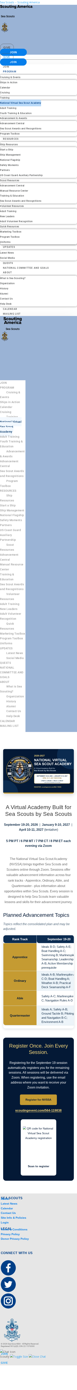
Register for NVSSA (38, 1099)
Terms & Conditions (14, 1229)
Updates (9, 247)
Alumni (4, 293)
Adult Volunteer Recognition (16, 221)
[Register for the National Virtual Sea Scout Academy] (38, 771)
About (7, 272)
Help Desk (6, 303)
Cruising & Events (10, 77)
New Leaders (7, 216)
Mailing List (12, 313)
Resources (11, 139)
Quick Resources (9, 226)
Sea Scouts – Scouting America (20, 2)
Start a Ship (6, 149)
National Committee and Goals (26, 268)
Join (13, 52)
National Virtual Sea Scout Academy (20, 103)
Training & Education (12, 195)
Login (5, 1222)
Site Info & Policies (13, 1217)
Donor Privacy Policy (15, 1238)
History (4, 288)
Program (9, 71)
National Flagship (10, 160)
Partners (5, 170)
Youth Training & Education (16, 113)
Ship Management (10, 154)
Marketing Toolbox (11, 231)
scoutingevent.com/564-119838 (38, 1110)
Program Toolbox (10, 133)
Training (4, 97)
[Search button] (68, 37)
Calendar (5, 87)
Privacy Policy (10, 1234)
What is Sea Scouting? (13, 278)
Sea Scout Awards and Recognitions (20, 128)
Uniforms (5, 242)
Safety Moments (9, 165)
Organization (7, 283)
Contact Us (6, 298)
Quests (8, 263)
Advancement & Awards (13, 118)
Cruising (5, 92)
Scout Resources (9, 180)
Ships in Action (9, 82)
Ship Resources (9, 144)
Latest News (7, 252)
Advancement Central (12, 123)
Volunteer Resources (12, 206)
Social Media (7, 258)
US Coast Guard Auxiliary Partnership (21, 175)
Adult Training (8, 108)
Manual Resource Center (14, 190)
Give (6, 47)
